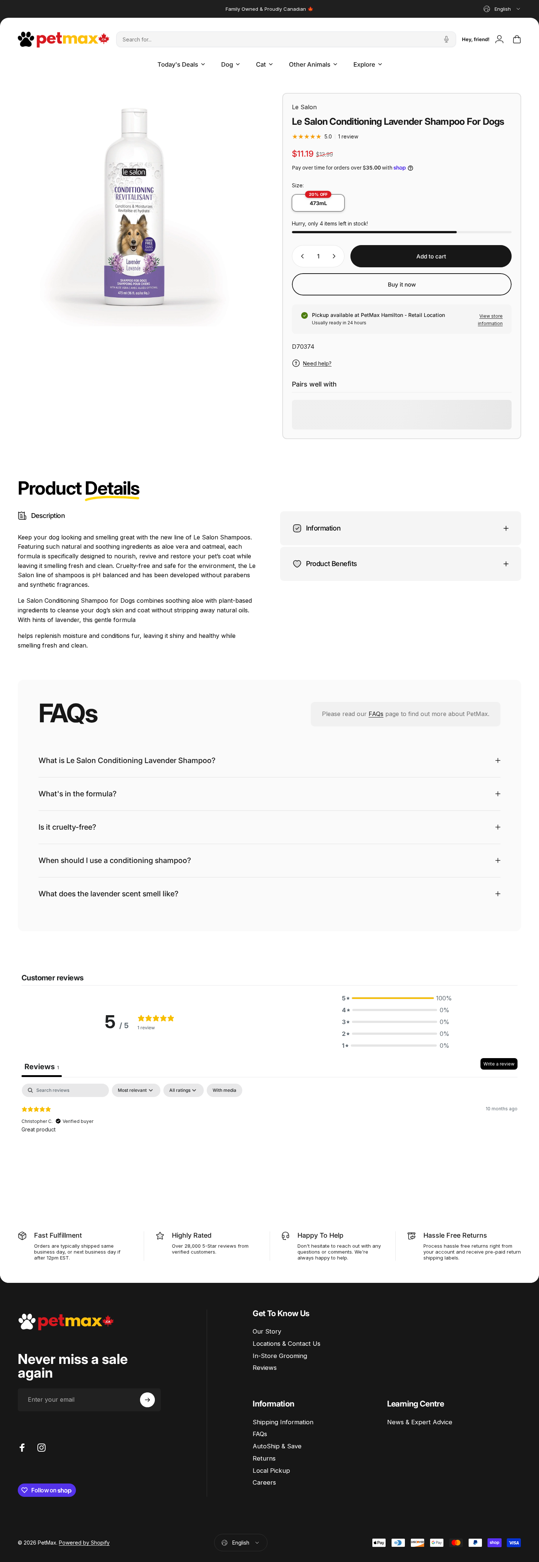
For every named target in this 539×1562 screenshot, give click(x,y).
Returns (264, 1458)
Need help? (317, 363)
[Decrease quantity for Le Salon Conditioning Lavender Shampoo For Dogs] (300, 256)
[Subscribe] (147, 1399)
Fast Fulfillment (58, 1235)
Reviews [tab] (41, 1066)
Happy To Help (320, 1235)
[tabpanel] (269, 1131)
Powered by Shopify (84, 1543)
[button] (395, 998)
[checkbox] (224, 1090)
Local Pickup (271, 1470)
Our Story (267, 1331)
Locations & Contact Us (286, 1343)
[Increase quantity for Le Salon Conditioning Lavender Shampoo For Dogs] (335, 256)
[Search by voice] (446, 39)
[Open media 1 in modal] (137, 212)
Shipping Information (283, 1422)
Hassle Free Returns (455, 1235)
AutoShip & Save (277, 1446)
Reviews (265, 1367)
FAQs (376, 714)
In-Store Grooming (280, 1355)
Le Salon (304, 107)
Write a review (499, 1064)
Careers (264, 1482)
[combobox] (502, 9)
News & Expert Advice (419, 1422)
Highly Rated (192, 1235)
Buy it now (402, 284)
